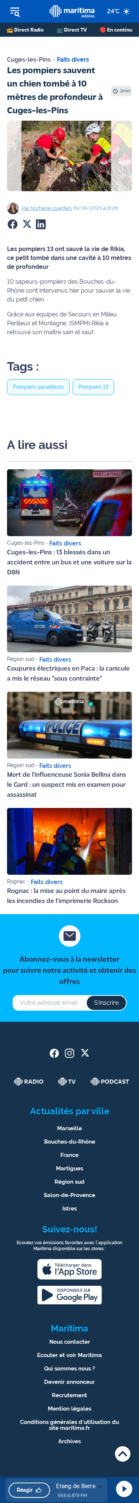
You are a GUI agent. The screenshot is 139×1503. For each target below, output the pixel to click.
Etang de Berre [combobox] (76, 1486)
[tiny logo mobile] (72, 11)
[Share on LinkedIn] (40, 224)
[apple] (69, 1269)
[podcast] (110, 1081)
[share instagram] (69, 1053)
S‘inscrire (106, 1002)
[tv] (67, 1081)
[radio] (29, 1081)
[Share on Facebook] (12, 224)
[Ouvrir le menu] (25, 11)
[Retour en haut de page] (122, 1453)
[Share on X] (26, 224)
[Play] (124, 1489)
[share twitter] (84, 1053)
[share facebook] (54, 1053)
